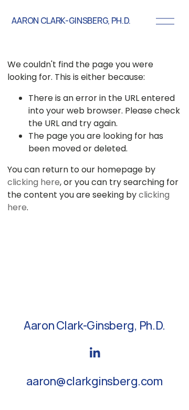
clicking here (33, 182)
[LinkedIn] (94, 352)
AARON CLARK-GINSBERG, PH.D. (71, 20)
